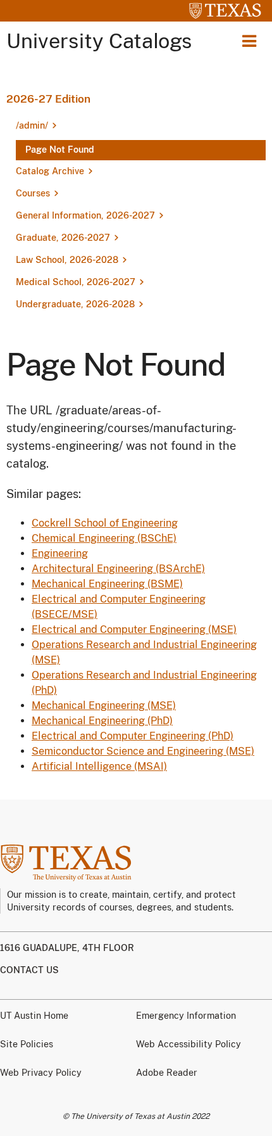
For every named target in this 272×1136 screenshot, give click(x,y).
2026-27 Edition (48, 99)
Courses (33, 193)
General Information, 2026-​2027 (85, 215)
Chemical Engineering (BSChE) (104, 538)
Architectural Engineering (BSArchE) (118, 569)
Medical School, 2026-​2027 (75, 282)
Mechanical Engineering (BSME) (107, 584)
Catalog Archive (50, 171)
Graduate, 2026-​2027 (63, 238)
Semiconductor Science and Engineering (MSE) (143, 751)
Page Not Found (59, 149)
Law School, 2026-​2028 (67, 260)
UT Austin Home (34, 1016)
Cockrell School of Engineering (105, 523)
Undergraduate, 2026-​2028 (75, 304)
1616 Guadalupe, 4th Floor (67, 948)
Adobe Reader (166, 1073)
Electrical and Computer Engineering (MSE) (134, 629)
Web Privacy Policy (41, 1073)
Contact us (29, 970)
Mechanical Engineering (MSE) (104, 705)
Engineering (60, 553)
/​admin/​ (32, 125)
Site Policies (26, 1044)
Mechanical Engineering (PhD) (102, 721)
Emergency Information (186, 1016)
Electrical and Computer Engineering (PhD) (132, 736)
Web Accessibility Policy (188, 1044)
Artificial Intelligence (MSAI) (99, 766)
